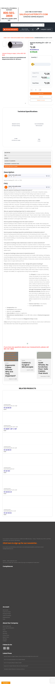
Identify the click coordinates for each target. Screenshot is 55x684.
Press (4, 629)
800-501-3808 (9, 14)
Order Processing (7, 615)
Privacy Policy (6, 635)
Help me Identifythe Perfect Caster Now (24, 29)
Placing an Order (7, 613)
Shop (8, 37)
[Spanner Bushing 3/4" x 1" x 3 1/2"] (27, 501)
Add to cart (41, 93)
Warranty (5, 633)
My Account (5, 610)
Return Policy (6, 637)
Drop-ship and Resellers (8, 628)
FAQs (4, 619)
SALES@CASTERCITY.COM (33, 14)
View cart (41, 96)
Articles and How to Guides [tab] (11, 166)
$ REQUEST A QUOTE (46, 29)
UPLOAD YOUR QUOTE (11, 29)
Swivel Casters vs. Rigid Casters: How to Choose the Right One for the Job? (21, 656)
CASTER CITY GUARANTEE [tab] (10, 161)
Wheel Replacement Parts (17, 37)
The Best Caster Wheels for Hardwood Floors (14, 669)
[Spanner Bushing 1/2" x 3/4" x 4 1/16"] (27, 480)
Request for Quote (41, 100)
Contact (5, 640)
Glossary (5, 631)
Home (5, 37)
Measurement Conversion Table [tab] (12, 163)
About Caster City (7, 626)
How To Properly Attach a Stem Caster (13, 662)
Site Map (5, 639)
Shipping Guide (6, 617)
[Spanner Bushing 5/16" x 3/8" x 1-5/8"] (27, 417)
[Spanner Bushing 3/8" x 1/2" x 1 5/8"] (27, 438)
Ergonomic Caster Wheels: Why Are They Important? (16, 666)
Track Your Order (7, 611)
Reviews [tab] (6, 158)
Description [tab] (7, 152)
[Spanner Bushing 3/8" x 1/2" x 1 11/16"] (27, 396)
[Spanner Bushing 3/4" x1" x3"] (27, 459)
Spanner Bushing (29, 37)
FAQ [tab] (5, 155)
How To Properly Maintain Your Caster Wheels (14, 659)
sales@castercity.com (8, 548)
